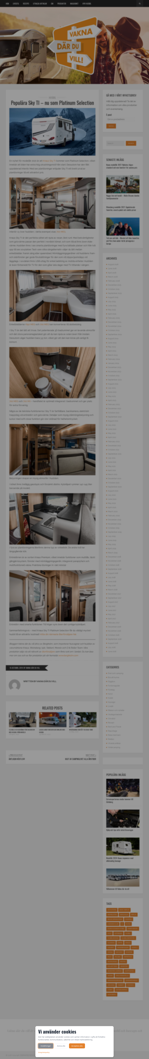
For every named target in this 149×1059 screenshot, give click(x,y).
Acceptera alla (77, 1046)
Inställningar (46, 1046)
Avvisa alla (61, 1046)
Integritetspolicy (44, 1052)
